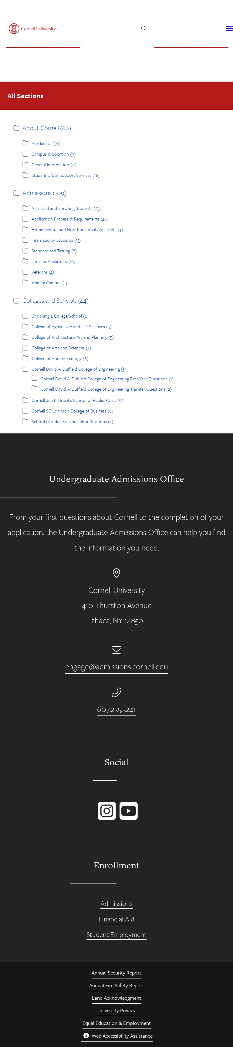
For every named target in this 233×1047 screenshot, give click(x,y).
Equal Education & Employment (117, 1023)
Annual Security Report (116, 972)
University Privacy (116, 1010)
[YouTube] (127, 816)
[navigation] (229, 28)
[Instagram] (105, 816)
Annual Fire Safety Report (116, 985)
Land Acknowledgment (116, 998)
